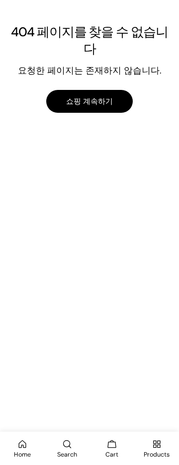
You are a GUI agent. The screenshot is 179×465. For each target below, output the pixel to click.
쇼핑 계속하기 (89, 101)
